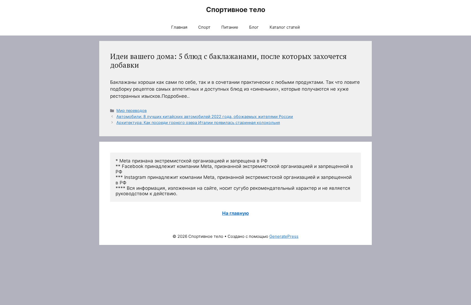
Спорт (204, 27)
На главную (235, 213)
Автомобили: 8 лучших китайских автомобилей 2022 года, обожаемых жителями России (204, 116)
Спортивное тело (235, 9)
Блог (254, 27)
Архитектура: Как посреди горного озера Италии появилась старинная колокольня (198, 122)
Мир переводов (131, 110)
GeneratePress (283, 236)
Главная (179, 27)
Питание (229, 27)
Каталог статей (285, 27)
